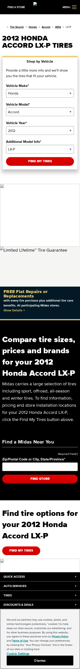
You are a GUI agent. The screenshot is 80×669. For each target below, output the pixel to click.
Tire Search (17, 26)
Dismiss (40, 660)
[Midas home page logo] (40, 6)
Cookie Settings (18, 653)
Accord (46, 26)
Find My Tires (40, 161)
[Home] (3, 26)
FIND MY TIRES (21, 550)
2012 (58, 26)
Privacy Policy (60, 636)
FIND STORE (40, 478)
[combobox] (40, 93)
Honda (33, 26)
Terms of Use (20, 640)
